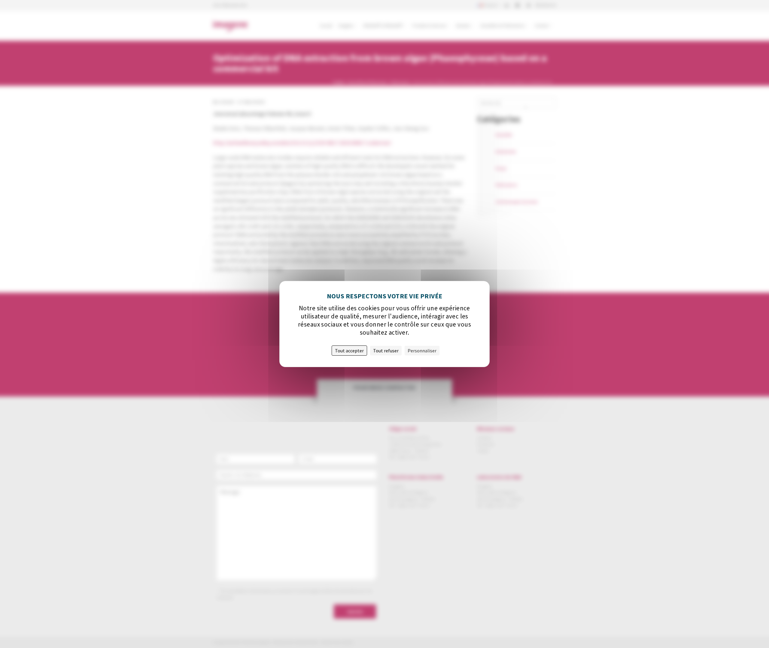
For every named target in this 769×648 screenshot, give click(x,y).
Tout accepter (349, 351)
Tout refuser (386, 351)
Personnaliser (422, 351)
